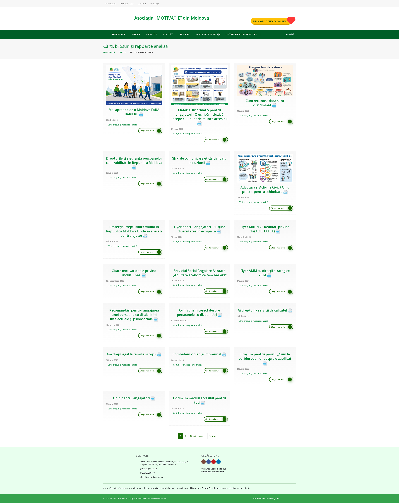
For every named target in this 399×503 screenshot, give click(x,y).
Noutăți (168, 34)
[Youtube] (288, 3)
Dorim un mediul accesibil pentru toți (199, 400)
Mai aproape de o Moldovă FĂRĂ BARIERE (134, 112)
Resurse (184, 34)
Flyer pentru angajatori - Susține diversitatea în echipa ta (199, 229)
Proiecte (151, 34)
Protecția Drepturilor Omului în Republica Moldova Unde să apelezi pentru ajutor (134, 231)
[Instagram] (278, 3)
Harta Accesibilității (208, 34)
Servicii (135, 34)
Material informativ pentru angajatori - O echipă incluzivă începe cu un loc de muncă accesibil (199, 114)
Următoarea (197, 436)
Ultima (213, 436)
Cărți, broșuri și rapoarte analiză (122, 124)
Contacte (141, 3)
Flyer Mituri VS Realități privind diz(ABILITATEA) (264, 229)
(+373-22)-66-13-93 (148, 469)
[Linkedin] (293, 3)
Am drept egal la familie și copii (132, 354)
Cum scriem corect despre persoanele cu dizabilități (198, 312)
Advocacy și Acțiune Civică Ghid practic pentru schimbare (264, 189)
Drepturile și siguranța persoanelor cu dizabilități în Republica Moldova (134, 160)
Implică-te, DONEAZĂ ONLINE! (269, 21)
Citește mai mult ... (148, 131)
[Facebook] (283, 3)
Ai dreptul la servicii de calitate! (263, 310)
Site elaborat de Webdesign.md (266, 498)
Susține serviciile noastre (241, 34)
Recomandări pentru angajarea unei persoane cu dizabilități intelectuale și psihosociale (134, 314)
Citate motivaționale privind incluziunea (134, 273)
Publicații (154, 3)
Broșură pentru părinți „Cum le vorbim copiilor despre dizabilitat (265, 356)
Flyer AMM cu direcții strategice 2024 (265, 273)
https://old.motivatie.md (212, 472)
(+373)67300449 (147, 473)
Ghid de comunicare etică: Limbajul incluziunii (199, 160)
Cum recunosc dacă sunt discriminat (265, 103)
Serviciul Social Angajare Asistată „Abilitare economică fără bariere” (200, 273)
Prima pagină (109, 52)
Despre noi (118, 34)
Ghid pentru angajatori (132, 398)
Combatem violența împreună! (197, 354)
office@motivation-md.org (151, 477)
